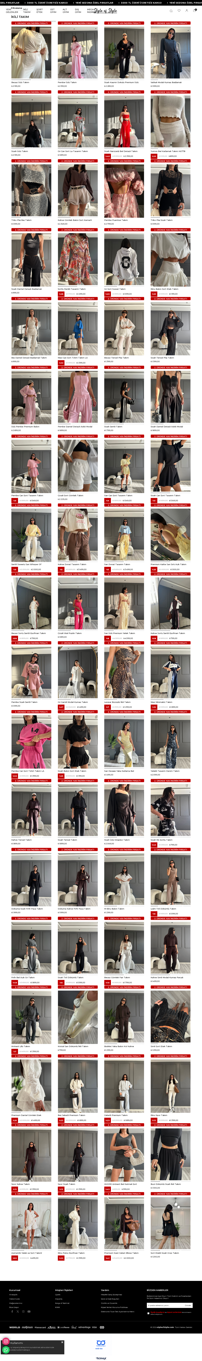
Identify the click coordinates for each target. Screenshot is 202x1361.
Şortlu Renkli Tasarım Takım (72, 289)
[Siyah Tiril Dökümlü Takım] (78, 948)
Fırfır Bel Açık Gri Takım (23, 977)
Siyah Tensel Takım (67, 840)
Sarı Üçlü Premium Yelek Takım (119, 633)
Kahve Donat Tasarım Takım (72, 564)
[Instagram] (23, 1311)
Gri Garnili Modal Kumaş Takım (73, 702)
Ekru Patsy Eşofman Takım (71, 1253)
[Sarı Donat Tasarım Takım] (124, 534)
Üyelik (57, 1294)
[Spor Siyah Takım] (78, 1154)
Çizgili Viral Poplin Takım (70, 633)
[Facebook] (12, 1311)
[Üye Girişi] (186, 10)
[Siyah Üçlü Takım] (31, 121)
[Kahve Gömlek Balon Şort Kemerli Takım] (78, 190)
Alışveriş (58, 1299)
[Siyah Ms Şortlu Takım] (171, 810)
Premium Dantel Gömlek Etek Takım (26, 1115)
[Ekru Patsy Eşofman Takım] (78, 1223)
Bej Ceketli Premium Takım (71, 1115)
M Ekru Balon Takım (114, 909)
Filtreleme (16, 8)
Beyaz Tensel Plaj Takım (116, 358)
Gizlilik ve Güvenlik (109, 1303)
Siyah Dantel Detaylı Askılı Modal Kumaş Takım (167, 426)
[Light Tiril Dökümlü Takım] (171, 879)
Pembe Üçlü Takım (67, 82)
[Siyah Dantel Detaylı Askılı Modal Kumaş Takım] (171, 397)
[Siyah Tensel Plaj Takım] (171, 328)
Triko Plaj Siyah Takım (162, 220)
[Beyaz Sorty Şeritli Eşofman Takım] (31, 603)
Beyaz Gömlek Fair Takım (117, 977)
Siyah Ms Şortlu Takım (161, 840)
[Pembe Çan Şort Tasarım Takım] (31, 466)
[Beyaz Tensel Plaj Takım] (124, 328)
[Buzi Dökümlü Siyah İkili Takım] (171, 1154)
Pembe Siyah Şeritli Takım (24, 702)
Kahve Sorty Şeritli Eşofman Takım (168, 633)
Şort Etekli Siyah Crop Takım (165, 1253)
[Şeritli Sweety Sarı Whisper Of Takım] (31, 534)
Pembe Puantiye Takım (116, 220)
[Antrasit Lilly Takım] (31, 1016)
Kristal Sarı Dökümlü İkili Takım (73, 1046)
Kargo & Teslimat (62, 1303)
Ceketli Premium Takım (116, 1115)
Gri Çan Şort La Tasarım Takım (73, 151)
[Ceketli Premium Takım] (124, 1085)
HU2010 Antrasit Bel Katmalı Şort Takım (120, 1184)
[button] (18, 148)
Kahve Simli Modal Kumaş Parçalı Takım (167, 977)
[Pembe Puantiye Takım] (124, 190)
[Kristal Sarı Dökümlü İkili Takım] (78, 1016)
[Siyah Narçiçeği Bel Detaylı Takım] (124, 121)
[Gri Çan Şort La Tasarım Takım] (78, 121)
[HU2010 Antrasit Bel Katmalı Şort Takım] (124, 1154)
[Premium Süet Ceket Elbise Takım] (124, 1223)
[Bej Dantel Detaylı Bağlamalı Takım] (31, 328)
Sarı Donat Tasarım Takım (117, 564)
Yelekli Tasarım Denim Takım (165, 771)
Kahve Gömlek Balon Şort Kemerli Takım (75, 220)
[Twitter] (18, 1311)
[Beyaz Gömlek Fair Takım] (124, 948)
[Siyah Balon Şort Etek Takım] (78, 741)
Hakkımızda (14, 1299)
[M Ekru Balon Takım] (124, 879)
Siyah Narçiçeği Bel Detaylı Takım (121, 151)
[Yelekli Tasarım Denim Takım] (171, 741)
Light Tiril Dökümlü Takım (163, 909)
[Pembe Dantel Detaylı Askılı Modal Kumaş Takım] (78, 397)
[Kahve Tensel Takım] (31, 810)
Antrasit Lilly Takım (20, 1046)
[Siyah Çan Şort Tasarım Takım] (171, 466)
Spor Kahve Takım (20, 1184)
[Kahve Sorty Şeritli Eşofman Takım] (171, 603)
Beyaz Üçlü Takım (20, 82)
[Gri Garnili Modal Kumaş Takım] (78, 672)
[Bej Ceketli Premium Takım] (78, 1085)
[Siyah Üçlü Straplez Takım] (124, 810)
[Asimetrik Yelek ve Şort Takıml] (31, 1223)
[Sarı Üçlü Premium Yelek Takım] (124, 603)
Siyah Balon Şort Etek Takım (72, 771)
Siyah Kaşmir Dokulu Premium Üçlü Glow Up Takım (121, 82)
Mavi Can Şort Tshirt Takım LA (73, 358)
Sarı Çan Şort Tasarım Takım (118, 495)
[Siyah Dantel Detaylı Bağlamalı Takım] (31, 259)
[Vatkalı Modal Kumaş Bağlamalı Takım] (171, 52)
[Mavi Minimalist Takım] (171, 672)
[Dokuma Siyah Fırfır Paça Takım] (31, 879)
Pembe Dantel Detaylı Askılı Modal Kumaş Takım (75, 426)
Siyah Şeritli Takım (113, 426)
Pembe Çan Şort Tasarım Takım (27, 495)
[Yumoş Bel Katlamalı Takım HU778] (171, 121)
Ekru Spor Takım (159, 1115)
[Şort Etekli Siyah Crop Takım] (171, 1223)
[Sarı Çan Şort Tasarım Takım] (124, 466)
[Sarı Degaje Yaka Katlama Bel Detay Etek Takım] (124, 741)
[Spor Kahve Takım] (31, 1154)
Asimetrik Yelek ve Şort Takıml (26, 1253)
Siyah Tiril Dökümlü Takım (70, 977)
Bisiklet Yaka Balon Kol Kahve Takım (119, 1046)
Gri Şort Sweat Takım (115, 289)
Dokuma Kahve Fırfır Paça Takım (74, 909)
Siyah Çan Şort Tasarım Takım (165, 495)
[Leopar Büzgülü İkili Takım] (124, 672)
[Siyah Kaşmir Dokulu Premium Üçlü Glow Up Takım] (124, 52)
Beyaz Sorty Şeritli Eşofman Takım (28, 633)
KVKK (57, 1307)
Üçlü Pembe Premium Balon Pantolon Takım (25, 426)
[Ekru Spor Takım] (171, 1085)
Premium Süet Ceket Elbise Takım (121, 1253)
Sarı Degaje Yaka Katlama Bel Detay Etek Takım (119, 771)
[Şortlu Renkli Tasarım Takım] (78, 259)
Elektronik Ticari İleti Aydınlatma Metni (117, 1311)
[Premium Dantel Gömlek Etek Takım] (31, 1085)
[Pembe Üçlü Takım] (78, 52)
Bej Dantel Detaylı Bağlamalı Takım (29, 358)
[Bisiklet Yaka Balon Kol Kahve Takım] (124, 1016)
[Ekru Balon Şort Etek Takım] (171, 259)
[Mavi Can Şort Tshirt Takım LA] (78, 328)
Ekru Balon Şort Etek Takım (164, 289)
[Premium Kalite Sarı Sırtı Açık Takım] (171, 534)
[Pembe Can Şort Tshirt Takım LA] (31, 741)
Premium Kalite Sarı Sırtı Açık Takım (168, 564)
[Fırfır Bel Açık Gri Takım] (31, 948)
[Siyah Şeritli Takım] (124, 397)
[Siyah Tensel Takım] (78, 810)
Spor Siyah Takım (66, 1184)
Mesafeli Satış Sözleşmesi (111, 1294)
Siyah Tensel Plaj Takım (162, 358)
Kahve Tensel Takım (21, 840)
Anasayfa (13, 1294)
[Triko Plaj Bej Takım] (31, 190)
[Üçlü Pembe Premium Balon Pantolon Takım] (31, 397)
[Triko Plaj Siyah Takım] (171, 190)
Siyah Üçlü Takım (19, 151)
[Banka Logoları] (57, 1327)
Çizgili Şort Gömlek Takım (70, 495)
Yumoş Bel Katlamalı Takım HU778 (168, 151)
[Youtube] (29, 1311)
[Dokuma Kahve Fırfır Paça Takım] (78, 879)
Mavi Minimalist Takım (161, 702)
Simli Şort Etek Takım (161, 1046)
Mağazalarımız (15, 1303)
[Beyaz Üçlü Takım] (31, 52)
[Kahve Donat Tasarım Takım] (78, 534)
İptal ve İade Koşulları (110, 1299)
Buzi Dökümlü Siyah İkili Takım (166, 1184)
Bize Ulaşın (14, 1307)
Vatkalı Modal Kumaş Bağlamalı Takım (166, 82)
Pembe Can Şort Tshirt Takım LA (27, 771)
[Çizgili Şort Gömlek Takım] (78, 466)
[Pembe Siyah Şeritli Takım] (31, 672)
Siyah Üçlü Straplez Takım (117, 840)
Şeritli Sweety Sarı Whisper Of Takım (26, 564)
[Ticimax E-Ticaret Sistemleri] (101, 1358)
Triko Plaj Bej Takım (21, 220)
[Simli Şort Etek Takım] (171, 1016)
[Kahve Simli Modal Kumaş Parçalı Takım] (171, 948)
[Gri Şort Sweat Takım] (124, 259)
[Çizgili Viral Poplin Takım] (78, 603)
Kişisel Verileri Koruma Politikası (114, 1307)
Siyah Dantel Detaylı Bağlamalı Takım (26, 289)
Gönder (188, 1305)
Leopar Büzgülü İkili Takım (117, 702)
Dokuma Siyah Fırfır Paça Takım (27, 909)
